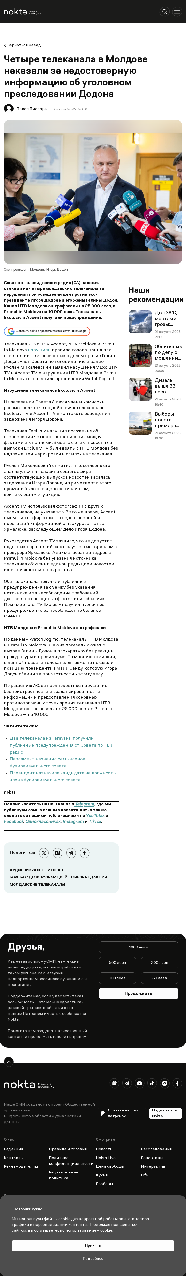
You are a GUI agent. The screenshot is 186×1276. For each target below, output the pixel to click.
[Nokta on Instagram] (165, 1084)
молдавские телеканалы (37, 885)
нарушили (39, 350)
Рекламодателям (21, 1167)
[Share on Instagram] (57, 853)
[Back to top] (9, 1062)
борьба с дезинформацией (38, 877)
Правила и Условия (68, 1149)
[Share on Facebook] (84, 853)
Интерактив (153, 1167)
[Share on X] (44, 853)
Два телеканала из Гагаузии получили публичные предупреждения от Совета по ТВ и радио (62, 745)
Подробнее (93, 1259)
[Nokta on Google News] (114, 1084)
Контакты (13, 1158)
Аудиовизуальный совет (37, 870)
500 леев (117, 963)
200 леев (159, 963)
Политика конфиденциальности (71, 1161)
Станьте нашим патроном (123, 1113)
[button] (165, 11)
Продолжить (138, 994)
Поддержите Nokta (164, 1113)
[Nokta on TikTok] (152, 1084)
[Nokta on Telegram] (127, 1084)
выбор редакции (89, 877)
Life (144, 1175)
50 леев (159, 978)
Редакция (13, 1149)
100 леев (117, 978)
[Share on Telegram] (71, 853)
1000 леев (138, 947)
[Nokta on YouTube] (139, 1084)
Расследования (156, 1149)
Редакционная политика (63, 1175)
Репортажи (152, 1158)
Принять (93, 1246)
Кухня (102, 1175)
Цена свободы (110, 1167)
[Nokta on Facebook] (177, 1084)
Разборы (104, 1184)
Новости (104, 1149)
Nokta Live (106, 1158)
